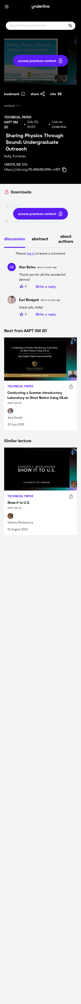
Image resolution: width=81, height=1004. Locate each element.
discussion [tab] (14, 238)
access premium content (37, 61)
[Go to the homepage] (40, 7)
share (35, 94)
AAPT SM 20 (35, 330)
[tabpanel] (40, 284)
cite (53, 94)
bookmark (12, 94)
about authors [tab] (65, 239)
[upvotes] (21, 286)
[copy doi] (67, 169)
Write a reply (46, 286)
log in (31, 253)
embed (9, 105)
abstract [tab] (40, 238)
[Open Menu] (6, 6)
